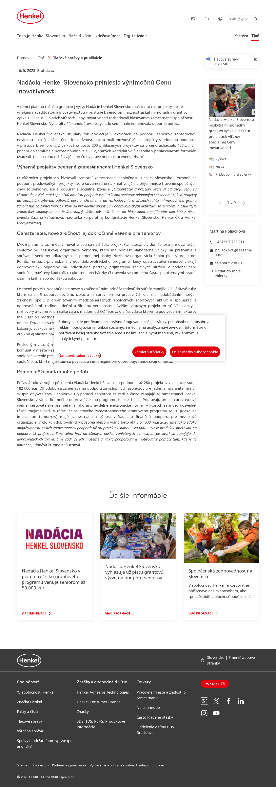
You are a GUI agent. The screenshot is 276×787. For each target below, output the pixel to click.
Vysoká (221, 159)
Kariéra (241, 36)
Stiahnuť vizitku (228, 263)
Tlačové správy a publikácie (77, 57)
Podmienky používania (69, 765)
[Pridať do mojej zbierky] (255, 61)
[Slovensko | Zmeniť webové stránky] (220, 19)
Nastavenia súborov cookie (79, 355)
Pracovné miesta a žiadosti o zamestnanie (161, 695)
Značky (83, 711)
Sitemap (23, 765)
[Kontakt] (193, 19)
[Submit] (255, 19)
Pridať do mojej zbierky (233, 174)
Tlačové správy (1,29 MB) (226, 61)
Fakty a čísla (27, 711)
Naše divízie (79, 36)
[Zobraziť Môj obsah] (207, 19)
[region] (139, 338)
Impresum (41, 765)
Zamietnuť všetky (149, 352)
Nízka (220, 167)
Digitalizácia (135, 36)
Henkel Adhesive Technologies (103, 692)
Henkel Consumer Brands (98, 701)
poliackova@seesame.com (233, 252)
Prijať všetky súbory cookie (195, 352)
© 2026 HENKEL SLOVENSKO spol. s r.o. (46, 777)
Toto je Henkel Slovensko (41, 36)
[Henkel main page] (30, 16)
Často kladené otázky (155, 717)
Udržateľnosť (107, 36)
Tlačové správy (29, 721)
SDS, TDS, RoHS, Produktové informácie (101, 724)
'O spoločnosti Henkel (36, 692)
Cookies (159, 765)
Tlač (255, 36)
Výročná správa (30, 730)
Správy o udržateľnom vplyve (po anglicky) (45, 743)
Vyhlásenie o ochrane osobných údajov (119, 765)
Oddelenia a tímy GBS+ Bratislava (156, 729)
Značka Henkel (29, 701)
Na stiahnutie (148, 707)
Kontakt (212, 683)
